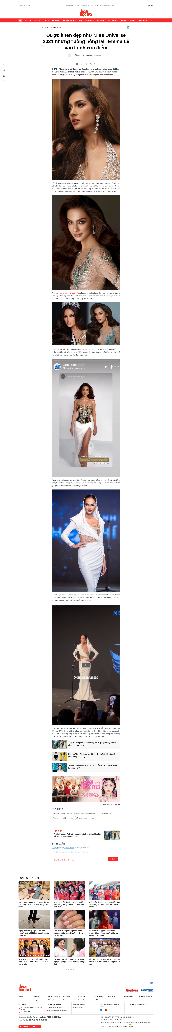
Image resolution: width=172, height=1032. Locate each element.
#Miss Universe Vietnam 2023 (87, 814)
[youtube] (152, 5)
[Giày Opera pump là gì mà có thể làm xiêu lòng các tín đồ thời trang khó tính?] (34, 890)
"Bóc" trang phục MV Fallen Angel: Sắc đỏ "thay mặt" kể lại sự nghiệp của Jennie (103, 933)
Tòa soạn (22, 1005)
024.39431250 (25, 1012)
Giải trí (47, 20)
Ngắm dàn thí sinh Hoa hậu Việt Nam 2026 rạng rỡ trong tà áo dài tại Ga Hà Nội (104, 904)
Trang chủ (20, 20)
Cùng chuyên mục (30, 878)
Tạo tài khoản (69, 848)
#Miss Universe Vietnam (62, 814)
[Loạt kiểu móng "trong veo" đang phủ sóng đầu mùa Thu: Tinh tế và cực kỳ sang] (69, 919)
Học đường (56, 20)
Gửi (113, 859)
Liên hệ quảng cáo (54, 1005)
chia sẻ (77, 64)
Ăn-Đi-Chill (101, 20)
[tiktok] (112, 1010)
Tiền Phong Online (72, 5)
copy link (86, 64)
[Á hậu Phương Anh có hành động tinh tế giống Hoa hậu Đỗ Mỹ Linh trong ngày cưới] (59, 744)
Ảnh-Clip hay (112, 20)
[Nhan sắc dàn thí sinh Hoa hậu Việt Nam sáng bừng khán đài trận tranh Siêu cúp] (69, 890)
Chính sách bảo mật (138, 1005)
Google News (128, 27)
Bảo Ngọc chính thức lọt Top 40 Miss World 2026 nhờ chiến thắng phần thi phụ (104, 961)
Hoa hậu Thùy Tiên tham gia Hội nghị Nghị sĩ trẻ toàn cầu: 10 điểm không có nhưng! (91, 755)
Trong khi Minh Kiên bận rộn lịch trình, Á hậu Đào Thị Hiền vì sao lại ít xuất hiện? (93, 766)
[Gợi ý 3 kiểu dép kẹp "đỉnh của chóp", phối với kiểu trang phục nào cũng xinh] (34, 919)
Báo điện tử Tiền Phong (86, 13)
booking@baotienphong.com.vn (59, 1010)
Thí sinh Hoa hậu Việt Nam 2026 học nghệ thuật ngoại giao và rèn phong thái (69, 961)
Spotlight (133, 20)
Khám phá (37, 20)
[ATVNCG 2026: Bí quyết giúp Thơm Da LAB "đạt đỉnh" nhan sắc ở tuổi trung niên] (34, 947)
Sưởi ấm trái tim (98, 996)
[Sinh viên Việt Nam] (147, 990)
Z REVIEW (123, 20)
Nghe (4, 65)
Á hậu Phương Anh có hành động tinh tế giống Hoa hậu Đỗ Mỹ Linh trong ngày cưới (92, 744)
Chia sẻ (4, 70)
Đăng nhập (56, 848)
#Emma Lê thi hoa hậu (85, 818)
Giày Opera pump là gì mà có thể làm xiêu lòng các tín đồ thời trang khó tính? (34, 904)
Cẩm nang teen (128, 996)
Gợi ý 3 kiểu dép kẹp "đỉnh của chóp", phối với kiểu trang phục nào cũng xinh (34, 933)
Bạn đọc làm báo (30, 1026)
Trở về (4, 87)
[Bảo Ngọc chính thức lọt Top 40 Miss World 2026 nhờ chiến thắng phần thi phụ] (104, 947)
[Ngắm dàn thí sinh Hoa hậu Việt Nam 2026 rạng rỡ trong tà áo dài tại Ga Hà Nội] (104, 890)
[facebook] (149, 5)
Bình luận (4, 81)
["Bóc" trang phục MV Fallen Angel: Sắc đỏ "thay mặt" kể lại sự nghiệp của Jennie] (104, 919)
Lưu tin (4, 76)
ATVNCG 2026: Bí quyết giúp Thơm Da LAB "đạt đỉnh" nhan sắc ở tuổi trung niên (33, 961)
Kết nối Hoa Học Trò (69, 1000)
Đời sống (28, 20)
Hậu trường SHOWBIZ (86, 20)
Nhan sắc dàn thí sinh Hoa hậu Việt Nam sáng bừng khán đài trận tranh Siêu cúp (69, 904)
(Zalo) (60, 1007)
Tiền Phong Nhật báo (90, 5)
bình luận (95, 64)
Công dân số (37, 1000)
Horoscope (143, 20)
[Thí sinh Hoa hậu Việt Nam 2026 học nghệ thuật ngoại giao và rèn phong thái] (69, 947)
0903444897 (79, 1007)
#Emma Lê (106, 814)
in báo (91, 64)
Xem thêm (151, 20)
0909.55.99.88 (53, 1007)
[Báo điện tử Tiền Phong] (132, 990)
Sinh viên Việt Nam (107, 5)
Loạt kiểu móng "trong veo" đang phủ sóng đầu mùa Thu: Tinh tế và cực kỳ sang (68, 933)
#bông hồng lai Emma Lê (63, 818)
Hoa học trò (25, 988)
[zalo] (117, 1010)
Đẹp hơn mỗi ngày (69, 20)
